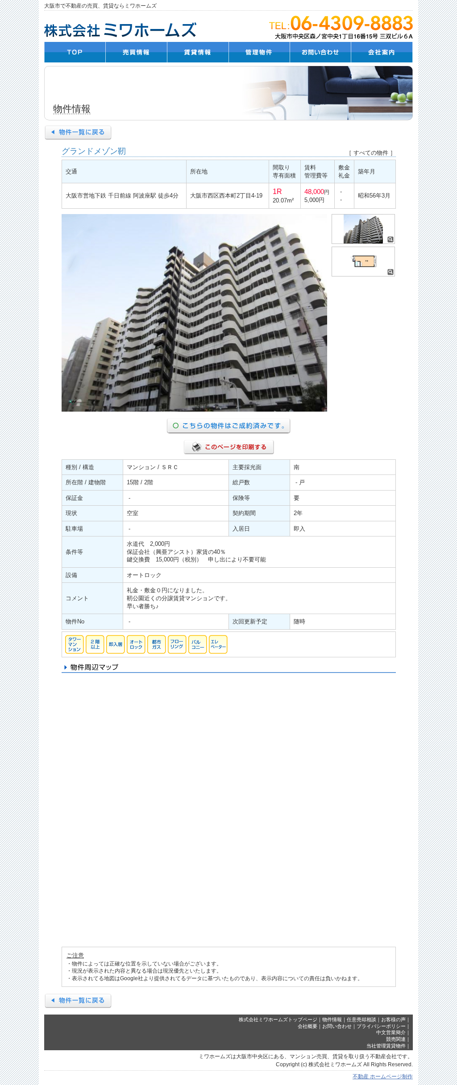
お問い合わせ (337, 1026)
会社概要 (307, 1026)
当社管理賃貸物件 (386, 1045)
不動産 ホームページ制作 (383, 1076)
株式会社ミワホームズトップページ (278, 1019)
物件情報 (332, 1019)
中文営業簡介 (391, 1032)
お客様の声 (393, 1019)
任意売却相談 (361, 1019)
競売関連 (396, 1039)
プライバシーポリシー (381, 1026)
